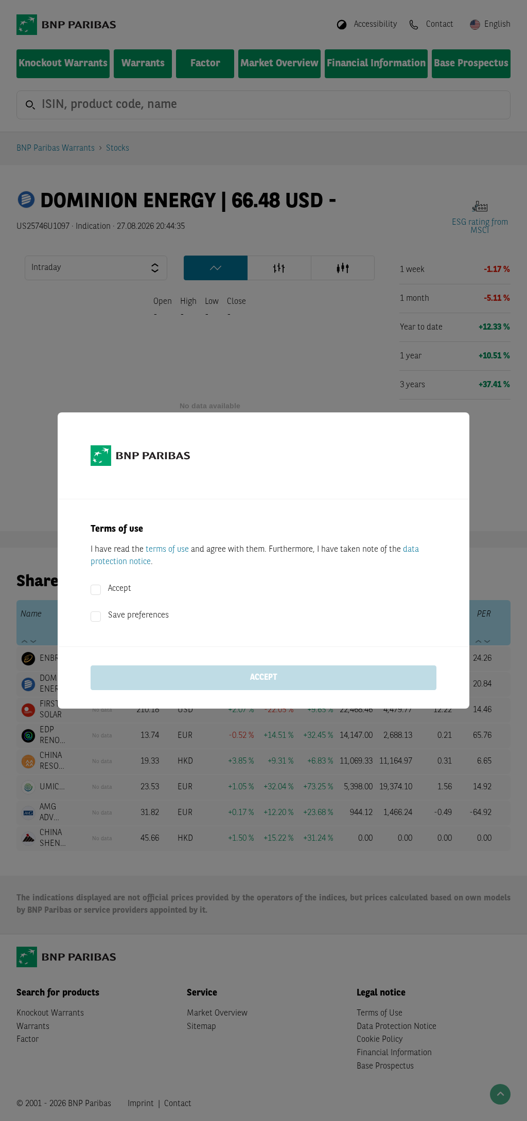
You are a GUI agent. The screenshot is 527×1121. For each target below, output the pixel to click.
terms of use (167, 550)
